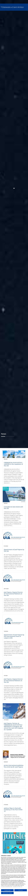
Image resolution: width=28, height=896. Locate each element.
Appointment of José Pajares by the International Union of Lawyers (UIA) (14, 636)
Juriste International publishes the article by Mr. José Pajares (13, 766)
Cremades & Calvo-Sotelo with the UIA (13, 507)
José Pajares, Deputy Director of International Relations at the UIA (13, 593)
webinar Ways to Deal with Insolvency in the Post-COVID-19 (13, 809)
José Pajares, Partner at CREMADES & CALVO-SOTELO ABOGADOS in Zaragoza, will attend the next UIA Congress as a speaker (13, 726)
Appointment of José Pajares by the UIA (14, 550)
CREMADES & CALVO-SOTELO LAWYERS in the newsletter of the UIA (13, 464)
